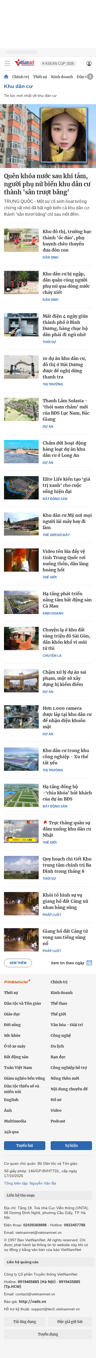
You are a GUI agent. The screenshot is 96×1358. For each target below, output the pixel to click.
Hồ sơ (56, 1099)
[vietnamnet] (25, 66)
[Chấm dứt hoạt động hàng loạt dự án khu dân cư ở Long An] (21, 451)
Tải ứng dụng (24, 1321)
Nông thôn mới (65, 1078)
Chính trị (20, 77)
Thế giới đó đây (56, 535)
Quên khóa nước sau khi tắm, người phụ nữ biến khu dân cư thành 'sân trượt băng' (47, 184)
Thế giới (50, 577)
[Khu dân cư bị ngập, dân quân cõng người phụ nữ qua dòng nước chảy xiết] (21, 282)
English (11, 1099)
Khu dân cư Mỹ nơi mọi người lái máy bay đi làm (67, 521)
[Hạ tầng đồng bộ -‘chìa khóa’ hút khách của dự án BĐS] (21, 795)
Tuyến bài (24, 1145)
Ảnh (8, 1110)
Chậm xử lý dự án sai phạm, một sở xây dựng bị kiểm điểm (64, 678)
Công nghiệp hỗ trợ (69, 1067)
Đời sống (12, 1024)
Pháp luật (52, 915)
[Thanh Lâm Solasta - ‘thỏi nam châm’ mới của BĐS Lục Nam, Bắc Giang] (21, 409)
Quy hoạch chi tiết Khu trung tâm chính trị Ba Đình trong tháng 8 (67, 865)
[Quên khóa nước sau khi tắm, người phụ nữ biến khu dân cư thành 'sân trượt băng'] (48, 136)
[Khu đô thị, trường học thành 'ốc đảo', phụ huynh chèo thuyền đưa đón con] (21, 240)
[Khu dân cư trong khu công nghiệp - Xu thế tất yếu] (21, 759)
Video (56, 1110)
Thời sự (40, 77)
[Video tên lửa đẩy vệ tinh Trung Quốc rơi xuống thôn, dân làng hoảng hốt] (21, 559)
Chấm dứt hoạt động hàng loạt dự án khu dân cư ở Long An (64, 449)
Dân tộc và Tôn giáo (22, 1003)
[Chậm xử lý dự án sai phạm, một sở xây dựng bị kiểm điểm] (21, 680)
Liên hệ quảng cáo (22, 1262)
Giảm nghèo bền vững (24, 1078)
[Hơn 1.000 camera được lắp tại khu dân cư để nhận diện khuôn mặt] (21, 716)
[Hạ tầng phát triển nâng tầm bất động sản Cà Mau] (21, 602)
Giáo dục (12, 1014)
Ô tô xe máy (14, 1046)
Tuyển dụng (48, 1334)
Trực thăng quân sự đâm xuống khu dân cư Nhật (67, 829)
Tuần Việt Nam (18, 1067)
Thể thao (59, 1003)
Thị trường (53, 384)
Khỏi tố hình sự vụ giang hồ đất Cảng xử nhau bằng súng (65, 901)
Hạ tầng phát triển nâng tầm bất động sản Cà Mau (67, 600)
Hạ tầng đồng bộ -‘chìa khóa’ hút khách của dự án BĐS (67, 793)
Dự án (48, 426)
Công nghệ (61, 1035)
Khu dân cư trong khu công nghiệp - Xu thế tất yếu (66, 756)
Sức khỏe (12, 1035)
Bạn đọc (58, 1056)
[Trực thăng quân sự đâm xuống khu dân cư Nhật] (21, 831)
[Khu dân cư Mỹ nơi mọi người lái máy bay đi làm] (21, 523)
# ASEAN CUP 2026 (58, 64)
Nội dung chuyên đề (69, 1089)
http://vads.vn (32, 1301)
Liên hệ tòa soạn (21, 1195)
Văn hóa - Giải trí (67, 1024)
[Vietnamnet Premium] (17, 984)
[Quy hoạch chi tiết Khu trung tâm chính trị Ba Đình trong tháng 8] (21, 867)
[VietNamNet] (6, 76)
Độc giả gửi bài (70, 1321)
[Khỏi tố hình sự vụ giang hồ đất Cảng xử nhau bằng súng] (21, 903)
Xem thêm (18, 963)
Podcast (58, 1121)
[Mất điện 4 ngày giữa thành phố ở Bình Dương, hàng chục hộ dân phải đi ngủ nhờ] (21, 324)
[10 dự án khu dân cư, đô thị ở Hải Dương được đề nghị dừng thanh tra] (21, 366)
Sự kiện (71, 1145)
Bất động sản (55, 499)
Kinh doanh (62, 77)
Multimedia (15, 1121)
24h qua (11, 1131)
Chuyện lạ (52, 656)
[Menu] (7, 63)
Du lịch (57, 1046)
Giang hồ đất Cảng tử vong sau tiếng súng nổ (65, 937)
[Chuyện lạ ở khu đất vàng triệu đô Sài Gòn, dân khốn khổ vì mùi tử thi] (21, 638)
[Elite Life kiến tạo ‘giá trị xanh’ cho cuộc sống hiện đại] (21, 487)
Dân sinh (50, 257)
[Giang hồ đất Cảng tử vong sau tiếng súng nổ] (21, 939)
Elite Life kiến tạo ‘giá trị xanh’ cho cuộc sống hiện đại (66, 485)
